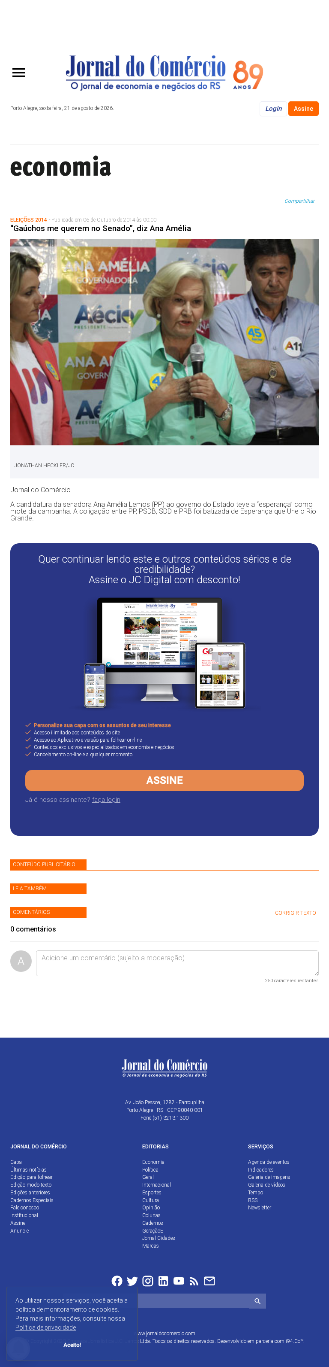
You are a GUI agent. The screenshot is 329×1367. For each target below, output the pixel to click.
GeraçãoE (152, 1231)
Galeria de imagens (269, 1177)
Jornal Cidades (158, 1238)
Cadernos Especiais (32, 1200)
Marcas (150, 1246)
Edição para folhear (31, 1177)
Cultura (150, 1200)
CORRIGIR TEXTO (295, 913)
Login (273, 109)
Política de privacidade (45, 1327)
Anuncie (19, 1231)
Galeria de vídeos (266, 1185)
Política (150, 1170)
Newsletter (259, 1208)
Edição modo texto (30, 1185)
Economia (153, 1162)
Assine (303, 108)
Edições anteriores (30, 1193)
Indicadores (261, 1170)
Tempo (255, 1193)
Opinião (151, 1208)
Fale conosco (24, 1208)
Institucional (24, 1215)
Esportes (152, 1193)
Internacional (156, 1185)
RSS (252, 1200)
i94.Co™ (294, 1341)
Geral (148, 1177)
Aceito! (72, 1345)
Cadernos (152, 1223)
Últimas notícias (28, 1170)
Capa (16, 1162)
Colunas (151, 1215)
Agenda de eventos (269, 1162)
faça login (106, 800)
